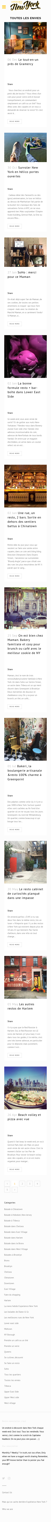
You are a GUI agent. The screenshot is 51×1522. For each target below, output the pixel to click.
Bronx (6, 1260)
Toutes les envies (12, 1380)
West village (10, 1403)
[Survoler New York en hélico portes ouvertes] (25, 147)
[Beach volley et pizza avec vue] (25, 1088)
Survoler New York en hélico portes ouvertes (23, 171)
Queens (7, 1351)
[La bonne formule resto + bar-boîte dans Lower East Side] (25, 356)
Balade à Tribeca (12, 1220)
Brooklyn (8, 1266)
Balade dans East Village (15, 1232)
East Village (9, 1289)
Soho (6, 1368)
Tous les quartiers (12, 1374)
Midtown (8, 1329)
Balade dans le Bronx (14, 1243)
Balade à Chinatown (13, 1209)
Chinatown (9, 1277)
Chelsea (8, 1272)
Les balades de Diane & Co (16, 1311)
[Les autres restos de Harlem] (25, 977)
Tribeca (7, 1386)
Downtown (9, 1283)
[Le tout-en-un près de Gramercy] (25, 38)
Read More (15, 121)
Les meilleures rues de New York (19, 1317)
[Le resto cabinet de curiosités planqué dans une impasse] (25, 862)
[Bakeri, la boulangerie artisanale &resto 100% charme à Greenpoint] (25, 739)
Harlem (7, 1300)
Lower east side (11, 1323)
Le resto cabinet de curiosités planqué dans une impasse (25, 893)
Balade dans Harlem (13, 1237)
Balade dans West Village (16, 1249)
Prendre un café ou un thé (16, 1340)
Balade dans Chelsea (14, 1226)
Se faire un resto (12, 1363)
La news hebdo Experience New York (21, 1306)
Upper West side (11, 1397)
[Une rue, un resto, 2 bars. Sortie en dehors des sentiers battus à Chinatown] (25, 486)
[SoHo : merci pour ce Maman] (25, 252)
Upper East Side (11, 1391)
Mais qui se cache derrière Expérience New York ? (24, 1501)
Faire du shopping (12, 1294)
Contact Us (7, 1492)
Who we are (7, 1509)
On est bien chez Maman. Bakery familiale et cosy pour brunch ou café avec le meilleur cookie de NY (25, 644)
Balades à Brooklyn (13, 1254)
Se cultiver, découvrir (13, 1357)
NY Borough (9, 1334)
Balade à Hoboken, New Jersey (18, 1215)
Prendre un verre (11, 1346)
